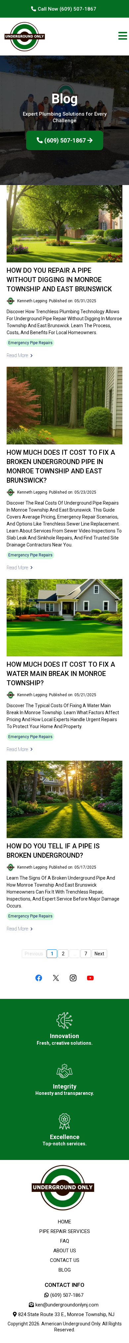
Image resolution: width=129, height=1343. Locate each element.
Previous (34, 953)
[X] (55, 978)
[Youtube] (90, 978)
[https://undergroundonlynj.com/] (24, 36)
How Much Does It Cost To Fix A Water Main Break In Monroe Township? (61, 673)
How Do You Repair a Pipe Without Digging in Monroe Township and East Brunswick (59, 279)
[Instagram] (73, 978)
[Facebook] (38, 978)
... (74, 953)
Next (99, 953)
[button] (122, 36)
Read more (17, 355)
